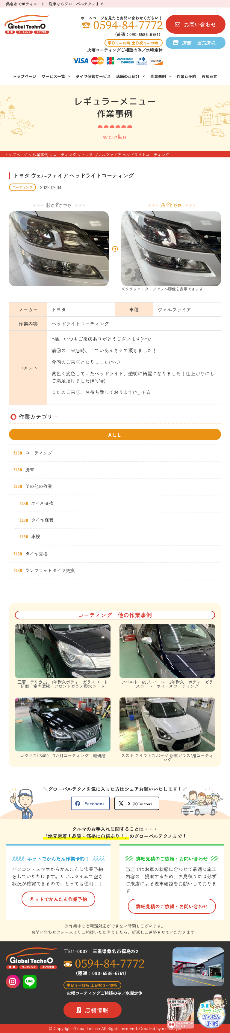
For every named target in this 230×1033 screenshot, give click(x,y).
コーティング (22, 187)
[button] (90, 803)
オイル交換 (42, 503)
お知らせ (209, 76)
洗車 (29, 469)
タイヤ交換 (36, 553)
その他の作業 (38, 486)
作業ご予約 (186, 76)
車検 (35, 536)
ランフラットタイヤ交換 (50, 570)
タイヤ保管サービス (93, 76)
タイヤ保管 (42, 519)
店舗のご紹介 (128, 76)
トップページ (24, 76)
